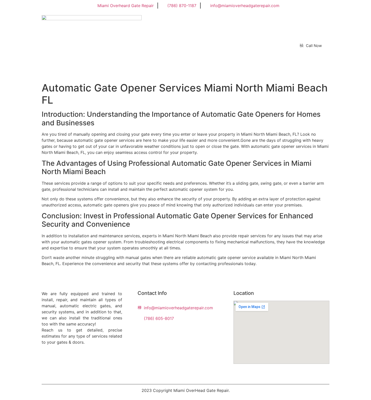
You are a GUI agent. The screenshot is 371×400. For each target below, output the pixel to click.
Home (113, 45)
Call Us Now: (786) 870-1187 (235, 45)
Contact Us (187, 45)
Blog (161, 45)
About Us (138, 45)
